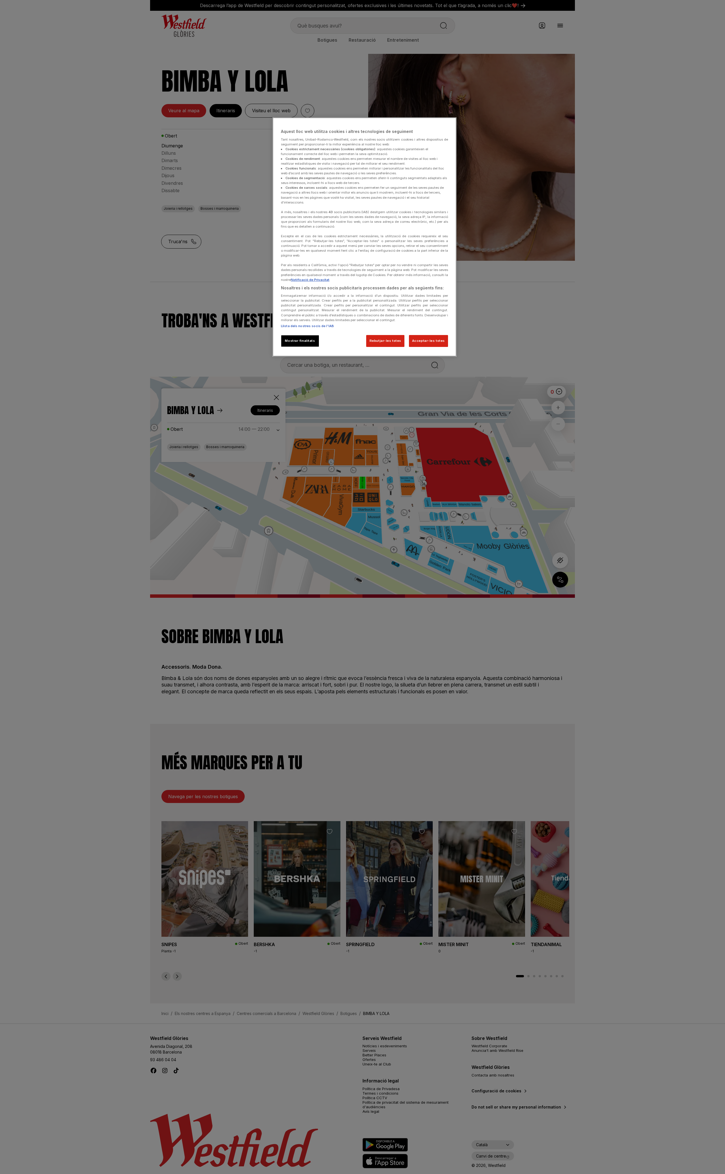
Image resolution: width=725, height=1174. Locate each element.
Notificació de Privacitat (310, 280)
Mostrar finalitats (300, 341)
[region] (364, 236)
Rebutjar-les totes (385, 341)
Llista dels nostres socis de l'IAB (307, 326)
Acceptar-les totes (428, 341)
